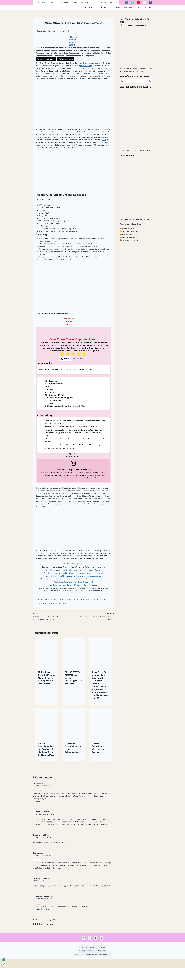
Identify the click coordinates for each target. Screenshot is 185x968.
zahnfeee (37, 783)
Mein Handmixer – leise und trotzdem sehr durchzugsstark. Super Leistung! (73, 573)
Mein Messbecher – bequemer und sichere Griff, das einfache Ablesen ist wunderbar (73, 579)
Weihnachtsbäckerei (129, 237)
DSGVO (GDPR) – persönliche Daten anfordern (92, 954)
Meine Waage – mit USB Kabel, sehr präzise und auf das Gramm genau (73, 576)
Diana (104, 140)
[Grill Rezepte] (136, 187)
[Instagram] (126, 2)
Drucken (66, 359)
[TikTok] (132, 2)
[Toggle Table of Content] (69, 31)
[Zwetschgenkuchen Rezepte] (136, 118)
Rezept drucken (67, 59)
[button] (62, 354)
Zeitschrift (62, 603)
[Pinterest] (138, 2)
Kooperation (94, 2)
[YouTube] (144, 2)
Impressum (84, 2)
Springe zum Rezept (47, 59)
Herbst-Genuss (127, 234)
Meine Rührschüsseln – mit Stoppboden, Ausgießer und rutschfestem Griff (73, 570)
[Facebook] (150, 2)
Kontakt (37, 2)
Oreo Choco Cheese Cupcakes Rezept (73, 339)
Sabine (36, 853)
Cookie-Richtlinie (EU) (109, 2)
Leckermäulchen (40, 878)
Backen (39, 599)
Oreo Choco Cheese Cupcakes (47, 603)
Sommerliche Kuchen (130, 231)
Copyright (64, 2)
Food (56, 599)
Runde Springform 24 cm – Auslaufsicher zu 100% (73, 582)
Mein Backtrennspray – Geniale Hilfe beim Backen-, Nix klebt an (73, 585)
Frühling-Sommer (66, 599)
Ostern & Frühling (128, 228)
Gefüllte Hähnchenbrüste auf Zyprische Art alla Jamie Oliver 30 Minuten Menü (46, 749)
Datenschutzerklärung (50, 2)
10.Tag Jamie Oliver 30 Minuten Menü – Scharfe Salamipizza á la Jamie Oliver (46, 678)
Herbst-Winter (79, 599)
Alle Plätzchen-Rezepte (130, 240)
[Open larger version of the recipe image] (73, 41)
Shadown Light (39, 835)
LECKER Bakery (86, 66)
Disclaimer (74, 2)
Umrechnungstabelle (132, 7)
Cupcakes (48, 599)
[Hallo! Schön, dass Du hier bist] (136, 45)
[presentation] (46, 652)
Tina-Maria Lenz (43, 812)
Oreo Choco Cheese (101, 599)
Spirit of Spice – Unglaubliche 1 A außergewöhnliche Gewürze (45, 616)
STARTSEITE (88, 7)
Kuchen (89, 599)
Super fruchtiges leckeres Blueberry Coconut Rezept (97, 616)
